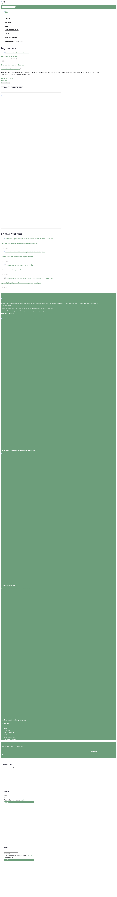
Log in (22, 800)
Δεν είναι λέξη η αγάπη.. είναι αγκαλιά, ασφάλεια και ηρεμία (17, 256)
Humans (11, 78)
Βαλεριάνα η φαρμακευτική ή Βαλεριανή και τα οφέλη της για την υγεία (20, 243)
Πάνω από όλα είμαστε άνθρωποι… (12, 65)
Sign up (29, 855)
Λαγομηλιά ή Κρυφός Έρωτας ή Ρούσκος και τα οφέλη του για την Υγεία (21, 283)
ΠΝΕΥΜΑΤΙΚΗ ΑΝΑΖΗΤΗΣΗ (9, 56)
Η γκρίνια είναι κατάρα (8, 585)
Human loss (4, 78)
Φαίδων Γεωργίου (6, 69)
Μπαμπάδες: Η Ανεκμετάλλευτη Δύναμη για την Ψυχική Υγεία (19, 450)
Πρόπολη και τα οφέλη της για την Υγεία (12, 270)
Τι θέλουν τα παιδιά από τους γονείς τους (14, 720)
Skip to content (6, 4)
